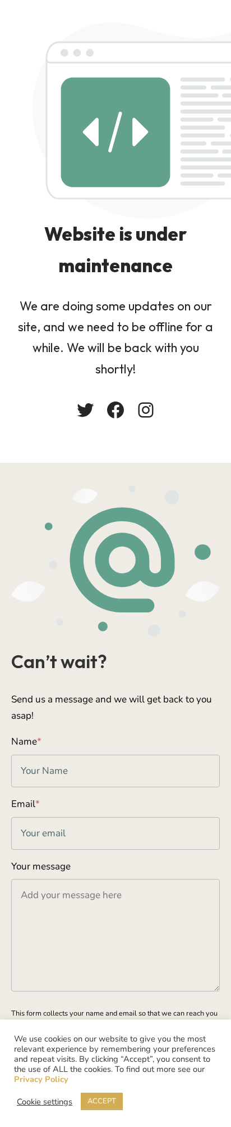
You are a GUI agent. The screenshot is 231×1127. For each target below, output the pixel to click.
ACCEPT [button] (101, 1101)
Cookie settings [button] (44, 1102)
